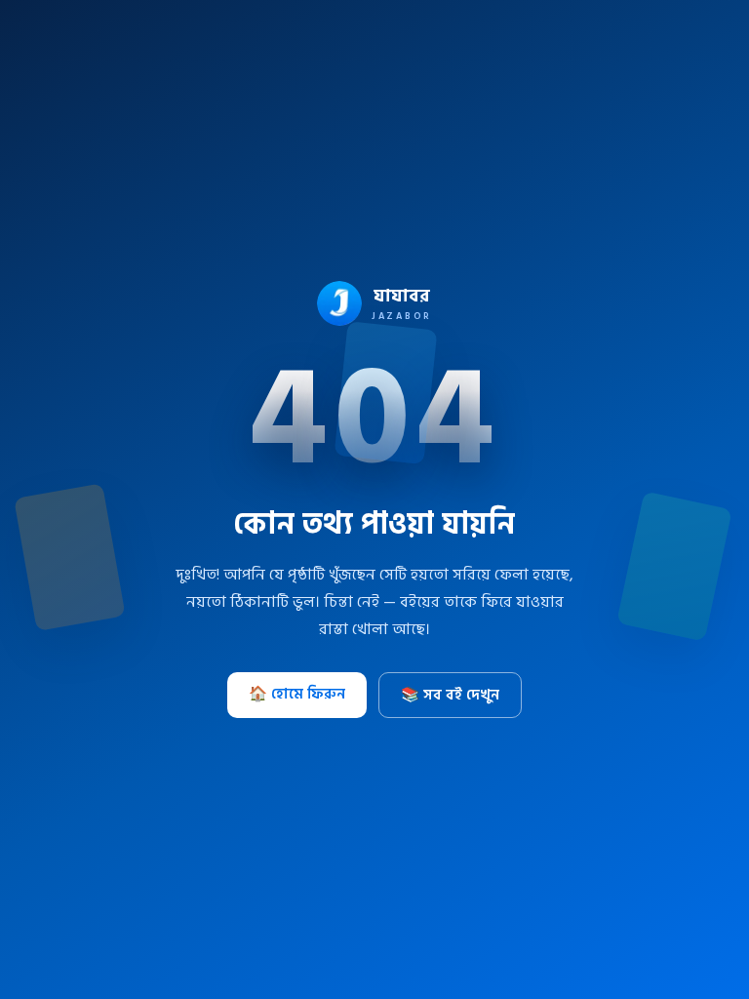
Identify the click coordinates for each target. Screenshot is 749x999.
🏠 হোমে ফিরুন (297, 694)
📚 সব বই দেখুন (450, 695)
